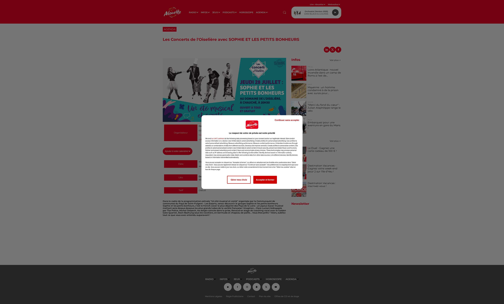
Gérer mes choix (239, 179)
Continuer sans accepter (287, 119)
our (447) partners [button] (217, 138)
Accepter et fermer (265, 179)
